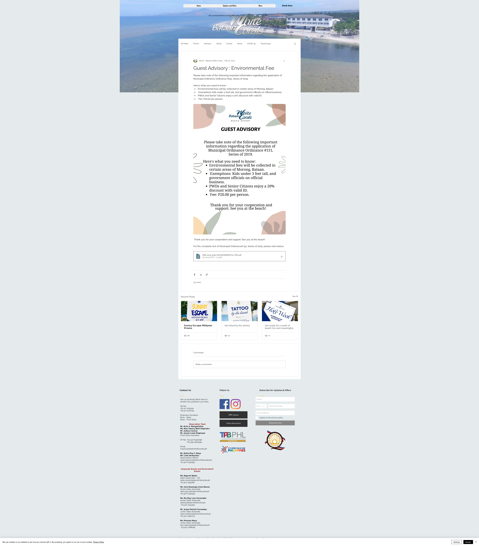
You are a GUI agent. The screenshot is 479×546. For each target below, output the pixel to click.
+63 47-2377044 (187, 411)
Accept (468, 542)
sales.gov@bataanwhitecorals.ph (194, 491)
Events (229, 43)
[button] (295, 44)
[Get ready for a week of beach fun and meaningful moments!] (280, 311)
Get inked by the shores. (237, 325)
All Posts (184, 43)
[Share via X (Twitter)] (200, 274)
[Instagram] (236, 404)
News (239, 43)
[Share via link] (207, 274)
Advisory (207, 43)
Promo (196, 43)
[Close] (476, 542)
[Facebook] (225, 404)
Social (218, 43)
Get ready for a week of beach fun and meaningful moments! (279, 326)
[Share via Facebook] (194, 274)
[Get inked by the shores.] (240, 311)
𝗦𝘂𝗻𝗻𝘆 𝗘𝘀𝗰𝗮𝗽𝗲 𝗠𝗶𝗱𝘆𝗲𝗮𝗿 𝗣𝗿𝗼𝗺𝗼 (198, 326)
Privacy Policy (98, 542)
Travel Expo (266, 43)
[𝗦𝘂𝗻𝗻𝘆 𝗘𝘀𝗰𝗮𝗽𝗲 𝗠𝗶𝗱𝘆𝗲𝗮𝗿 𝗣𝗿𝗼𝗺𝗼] (199, 311)
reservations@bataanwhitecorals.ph (196, 460)
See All (295, 296)
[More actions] (284, 60)
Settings (456, 542)
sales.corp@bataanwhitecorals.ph (195, 480)
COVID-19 (251, 43)
